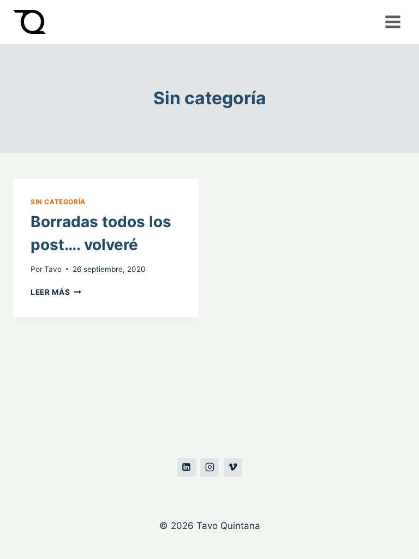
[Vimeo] (233, 467)
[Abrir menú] (392, 21)
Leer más (56, 292)
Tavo (53, 269)
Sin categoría (58, 202)
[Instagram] (209, 467)
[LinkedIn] (186, 467)
